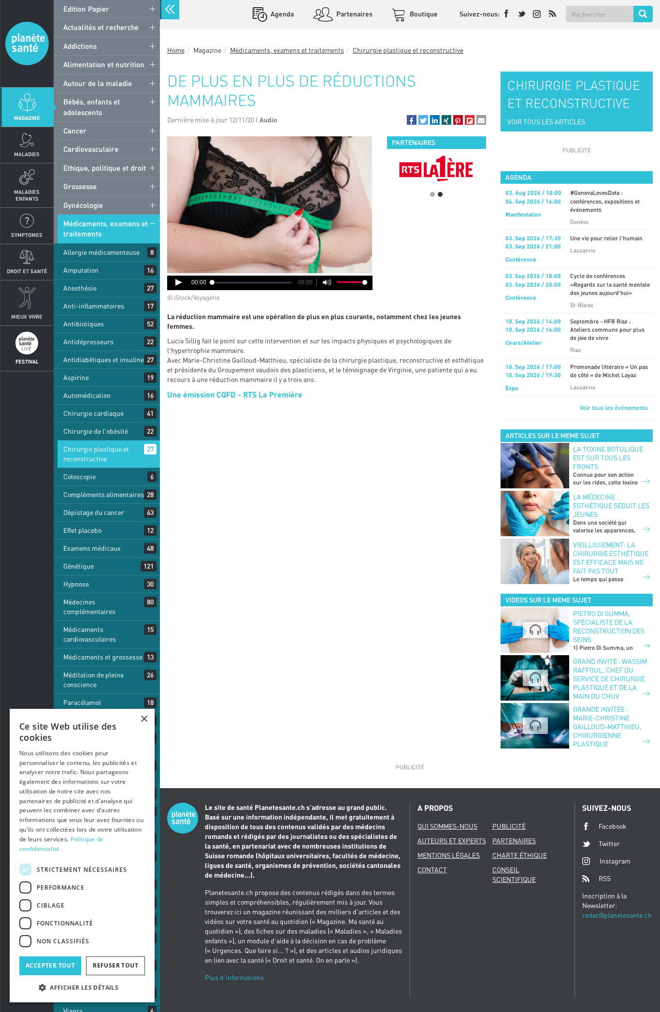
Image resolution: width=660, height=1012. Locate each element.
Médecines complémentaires (89, 607)
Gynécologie (83, 205)
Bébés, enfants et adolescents (91, 106)
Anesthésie (80, 288)
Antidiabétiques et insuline (103, 359)
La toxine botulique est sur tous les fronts (608, 457)
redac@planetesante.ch (617, 915)
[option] (436, 168)
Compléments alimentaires (103, 494)
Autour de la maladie (97, 83)
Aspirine (76, 377)
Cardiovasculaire (90, 149)
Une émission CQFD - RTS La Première (234, 394)
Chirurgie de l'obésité (95, 431)
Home (176, 50)
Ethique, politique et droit (104, 167)
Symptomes (27, 235)
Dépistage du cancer (93, 512)
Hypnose (76, 584)
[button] (411, 120)
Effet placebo (82, 530)
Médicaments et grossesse (103, 657)
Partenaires (354, 14)
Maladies (27, 154)
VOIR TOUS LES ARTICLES (546, 121)
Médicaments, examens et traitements (105, 228)
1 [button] (432, 194)
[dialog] (82, 855)
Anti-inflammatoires (93, 306)
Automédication (87, 395)
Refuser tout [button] (115, 965)
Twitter (609, 843)
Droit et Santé (27, 271)
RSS (605, 878)
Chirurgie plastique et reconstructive (96, 454)
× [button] (143, 719)
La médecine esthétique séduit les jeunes (611, 505)
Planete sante (27, 43)
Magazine (27, 118)
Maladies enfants (27, 195)
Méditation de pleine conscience (93, 680)
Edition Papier (86, 8)
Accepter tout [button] (50, 965)
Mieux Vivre (27, 316)
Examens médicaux (92, 548)
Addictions (80, 46)
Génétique (78, 566)
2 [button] (440, 194)
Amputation (81, 270)
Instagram (615, 861)
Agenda (281, 14)
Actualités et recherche (101, 27)
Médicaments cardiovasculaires (89, 634)
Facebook (613, 826)
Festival (27, 361)
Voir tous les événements (614, 407)
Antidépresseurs (88, 341)
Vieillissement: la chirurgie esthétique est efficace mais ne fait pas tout (610, 558)
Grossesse (80, 186)
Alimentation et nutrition (103, 64)
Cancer (74, 130)
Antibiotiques (83, 324)
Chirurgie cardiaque (93, 413)
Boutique (423, 14)
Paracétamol (82, 702)
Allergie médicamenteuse (101, 252)
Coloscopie (79, 476)
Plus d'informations (234, 977)
